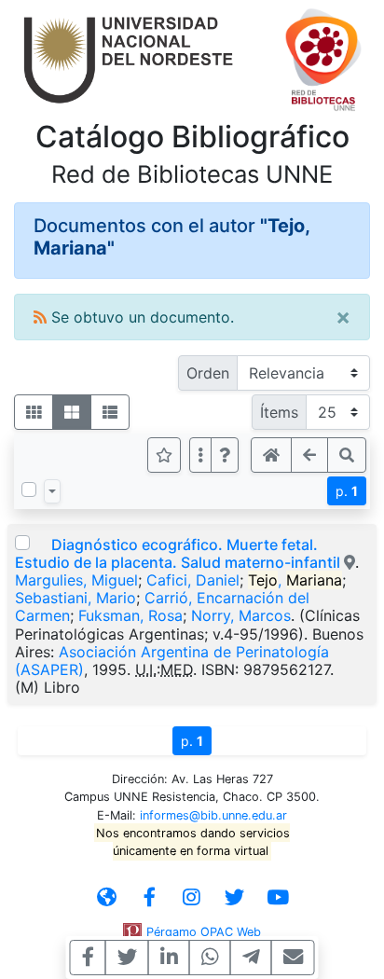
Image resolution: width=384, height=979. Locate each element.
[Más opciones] (200, 455)
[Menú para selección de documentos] (52, 491)
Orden (207, 373)
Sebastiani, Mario (75, 597)
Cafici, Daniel (193, 580)
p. (347, 491)
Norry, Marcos (241, 615)
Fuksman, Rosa (130, 615)
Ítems (279, 412)
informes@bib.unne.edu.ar (213, 815)
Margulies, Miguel (76, 580)
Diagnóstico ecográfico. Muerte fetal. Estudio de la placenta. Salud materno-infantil (177, 553)
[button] (225, 455)
